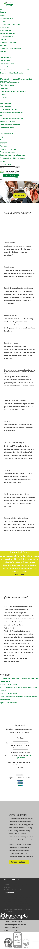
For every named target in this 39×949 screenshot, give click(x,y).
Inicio (5, 882)
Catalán (2, 15)
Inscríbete (3, 45)
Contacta (3, 161)
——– (1, 55)
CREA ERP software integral (9, 82)
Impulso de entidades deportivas (11, 112)
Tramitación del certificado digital (11, 73)
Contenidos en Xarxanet (8, 109)
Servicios (3, 52)
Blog (1, 137)
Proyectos (3, 97)
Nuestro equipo (5, 30)
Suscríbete (20, 775)
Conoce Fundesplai (6, 36)
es (1, 9)
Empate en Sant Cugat (7, 122)
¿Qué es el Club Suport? (8, 42)
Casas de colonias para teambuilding (13, 91)
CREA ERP (3, 143)
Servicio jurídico (5, 58)
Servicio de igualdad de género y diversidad (15, 70)
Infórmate (19, 195)
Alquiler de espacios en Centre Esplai (16, 494)
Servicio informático (7, 67)
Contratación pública (7, 128)
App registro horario (7, 85)
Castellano (3, 12)
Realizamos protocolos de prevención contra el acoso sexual (20, 188)
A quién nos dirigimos (7, 33)
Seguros (3, 94)
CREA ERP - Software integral (14, 443)
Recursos (3, 146)
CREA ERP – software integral (10, 49)
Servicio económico (7, 64)
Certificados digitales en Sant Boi (11, 119)
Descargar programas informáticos (12, 155)
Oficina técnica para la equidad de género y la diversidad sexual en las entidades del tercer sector (19, 371)
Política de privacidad (11, 928)
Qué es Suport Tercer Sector (10, 24)
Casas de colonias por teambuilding (16, 518)
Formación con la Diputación (10, 125)
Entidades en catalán (7, 134)
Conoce (2, 21)
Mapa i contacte (16, 890)
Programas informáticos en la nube (12, 158)
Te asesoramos (5, 140)
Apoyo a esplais (5, 106)
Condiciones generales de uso (15, 925)
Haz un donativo (5, 164)
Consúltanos (8, 890)
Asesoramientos (6, 103)
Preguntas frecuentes (7, 152)
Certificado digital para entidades (15, 400)
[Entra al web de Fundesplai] (14, 919)
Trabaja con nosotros (11, 931)
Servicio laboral (5, 61)
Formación (4, 88)
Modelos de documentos (8, 149)
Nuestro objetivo (6, 27)
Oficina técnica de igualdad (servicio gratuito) (16, 79)
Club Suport (4, 39)
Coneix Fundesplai (6, 18)
